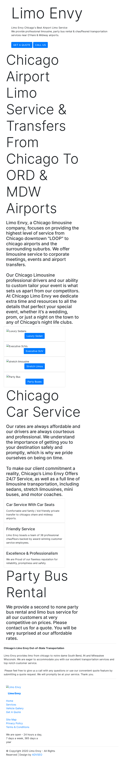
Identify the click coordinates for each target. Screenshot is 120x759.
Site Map (11, 719)
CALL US (40, 44)
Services (11, 704)
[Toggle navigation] (115, 2)
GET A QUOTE (21, 44)
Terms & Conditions (17, 727)
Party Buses (35, 381)
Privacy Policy (14, 723)
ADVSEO (37, 754)
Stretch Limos (34, 366)
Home (9, 700)
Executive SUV (34, 351)
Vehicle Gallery (15, 708)
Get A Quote (13, 712)
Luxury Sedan (35, 335)
